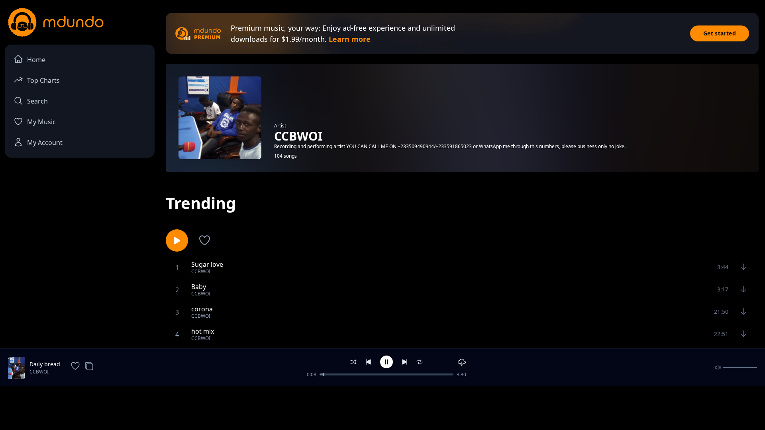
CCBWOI (39, 371)
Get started (719, 33)
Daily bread (44, 364)
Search (37, 101)
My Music (41, 121)
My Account (45, 142)
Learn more (350, 39)
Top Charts (43, 80)
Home (36, 59)
